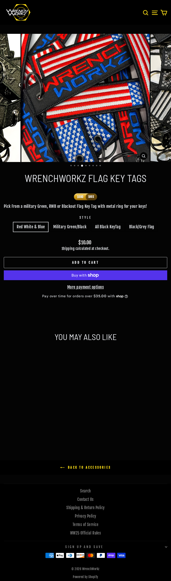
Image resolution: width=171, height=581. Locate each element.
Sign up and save (84, 547)
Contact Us (85, 499)
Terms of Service (85, 524)
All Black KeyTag (108, 226)
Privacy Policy (85, 516)
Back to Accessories (88, 467)
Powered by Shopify (85, 577)
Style (85, 217)
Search (85, 491)
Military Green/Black (69, 226)
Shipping (68, 248)
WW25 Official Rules (85, 533)
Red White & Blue (31, 226)
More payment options (85, 287)
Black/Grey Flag (141, 226)
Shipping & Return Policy (85, 507)
